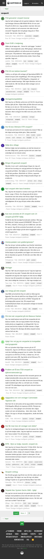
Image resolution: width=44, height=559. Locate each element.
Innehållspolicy (26, 537)
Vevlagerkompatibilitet (13, 99)
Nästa (23, 513)
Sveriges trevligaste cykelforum (25, 38)
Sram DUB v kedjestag (14, 43)
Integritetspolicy (12, 537)
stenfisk (7, 61)
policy (25, 548)
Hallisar (7, 89)
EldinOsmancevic (10, 155)
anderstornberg (9, 181)
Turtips (33, 534)
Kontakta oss (19, 539)
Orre (6, 390)
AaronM (7, 362)
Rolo (6, 234)
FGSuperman (9, 260)
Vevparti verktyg (11, 472)
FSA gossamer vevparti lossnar (17, 18)
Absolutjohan (9, 135)
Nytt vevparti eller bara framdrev (17, 189)
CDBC (7, 418)
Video (17, 534)
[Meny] (3, 3)
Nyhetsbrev (38, 537)
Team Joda (8, 283)
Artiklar (9, 534)
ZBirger (7, 503)
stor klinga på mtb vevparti (15, 291)
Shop (40, 534)
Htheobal (8, 334)
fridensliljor (8, 482)
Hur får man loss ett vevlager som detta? (21, 426)
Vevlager (8, 268)
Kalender (24, 534)
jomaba (7, 309)
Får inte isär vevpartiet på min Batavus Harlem (23, 316)
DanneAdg (8, 206)
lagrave (7, 436)
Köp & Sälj (27, 531)
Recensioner (38, 531)
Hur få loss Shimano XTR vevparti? (18, 127)
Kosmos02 (8, 36)
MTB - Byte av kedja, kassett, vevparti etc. (21, 444)
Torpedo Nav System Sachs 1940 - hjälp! (21, 490)
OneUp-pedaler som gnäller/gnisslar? (19, 242)
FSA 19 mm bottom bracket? (16, 71)
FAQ (28, 539)
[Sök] (42, 3)
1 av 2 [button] (16, 513)
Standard (10, 531)
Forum (19, 531)
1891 (6, 117)
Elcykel (12, 336)
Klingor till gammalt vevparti (16, 163)
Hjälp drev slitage (12, 145)
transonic (8, 462)
